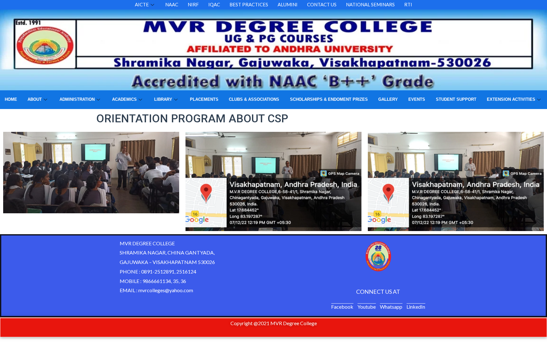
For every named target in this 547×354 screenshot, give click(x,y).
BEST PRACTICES (248, 4)
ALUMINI (288, 4)
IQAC (214, 4)
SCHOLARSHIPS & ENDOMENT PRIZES (329, 99)
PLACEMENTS (204, 99)
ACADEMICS (124, 99)
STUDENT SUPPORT (456, 99)
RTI (408, 4)
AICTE (142, 4)
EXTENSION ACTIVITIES (511, 99)
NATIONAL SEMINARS (370, 4)
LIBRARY (163, 99)
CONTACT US (321, 4)
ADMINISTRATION (77, 99)
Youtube (366, 307)
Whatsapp (391, 307)
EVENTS (416, 99)
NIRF (193, 4)
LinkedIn (415, 307)
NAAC (171, 4)
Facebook (342, 307)
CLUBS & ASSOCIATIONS (254, 99)
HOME (11, 99)
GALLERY (388, 99)
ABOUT (35, 99)
